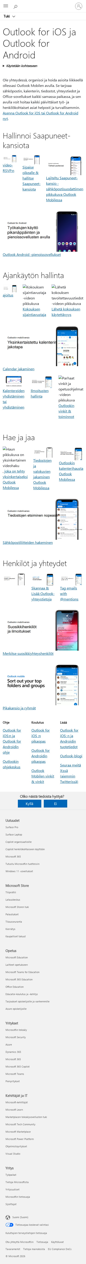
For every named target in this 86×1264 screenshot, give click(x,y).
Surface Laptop (14, 834)
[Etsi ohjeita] (16, 6)
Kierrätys (10, 929)
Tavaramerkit (13, 1249)
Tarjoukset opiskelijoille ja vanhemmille (28, 1001)
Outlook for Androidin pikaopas (40, 756)
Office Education (15, 986)
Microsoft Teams (15, 1074)
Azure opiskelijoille (16, 1008)
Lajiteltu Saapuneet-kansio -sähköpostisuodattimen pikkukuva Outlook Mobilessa (64, 188)
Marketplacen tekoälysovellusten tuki (26, 1117)
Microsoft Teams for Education (22, 972)
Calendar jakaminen (18, 368)
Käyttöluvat (57, 1242)
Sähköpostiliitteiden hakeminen (28, 542)
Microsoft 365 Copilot (18, 1066)
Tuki (7, 16)
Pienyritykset (13, 1081)
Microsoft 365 (13, 856)
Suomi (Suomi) (20, 1217)
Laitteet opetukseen (17, 964)
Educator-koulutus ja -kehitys (22, 994)
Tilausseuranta (14, 921)
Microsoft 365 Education (19, 979)
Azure (9, 1044)
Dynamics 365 (13, 1052)
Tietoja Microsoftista (17, 1182)
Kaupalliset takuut (16, 936)
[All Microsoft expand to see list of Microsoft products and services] (5, 6)
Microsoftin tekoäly (16, 1030)
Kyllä (29, 803)
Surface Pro (12, 827)
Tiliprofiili (11, 892)
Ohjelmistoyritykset (16, 1146)
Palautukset (12, 914)
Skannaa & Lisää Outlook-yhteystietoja (43, 593)
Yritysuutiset (12, 1189)
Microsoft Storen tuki (17, 907)
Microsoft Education (17, 957)
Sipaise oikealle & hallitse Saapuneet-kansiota (31, 178)
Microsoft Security (16, 1037)
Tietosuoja (42, 1242)
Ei (55, 803)
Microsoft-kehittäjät (17, 1102)
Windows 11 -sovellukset (19, 871)
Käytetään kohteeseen (21, 66)
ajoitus (8, 295)
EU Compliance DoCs (60, 1249)
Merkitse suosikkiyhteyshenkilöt (28, 653)
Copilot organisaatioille (19, 842)
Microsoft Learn (14, 1109)
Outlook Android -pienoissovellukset (32, 254)
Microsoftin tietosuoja (18, 1196)
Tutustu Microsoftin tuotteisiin (22, 864)
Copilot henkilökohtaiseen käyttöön (25, 849)
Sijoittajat (11, 1204)
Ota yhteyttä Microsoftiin (19, 1242)
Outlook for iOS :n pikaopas (40, 736)
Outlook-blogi (71, 755)
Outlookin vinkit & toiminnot (66, 411)
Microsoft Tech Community (20, 1124)
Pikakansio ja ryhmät (19, 707)
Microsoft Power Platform (20, 1139)
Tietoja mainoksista (34, 1249)
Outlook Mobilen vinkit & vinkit (42, 776)
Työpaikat (11, 1174)
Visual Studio (13, 1153)
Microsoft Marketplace (18, 1131)
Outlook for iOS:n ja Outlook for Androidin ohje (12, 741)
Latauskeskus (13, 899)
